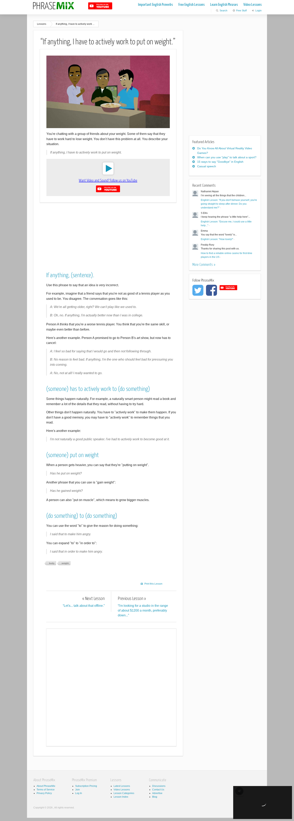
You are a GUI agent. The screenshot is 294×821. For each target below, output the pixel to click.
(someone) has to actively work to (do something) (98, 389)
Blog (154, 796)
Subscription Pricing (86, 786)
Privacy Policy (44, 793)
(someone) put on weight (72, 455)
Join (77, 789)
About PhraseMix (46, 786)
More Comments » (203, 265)
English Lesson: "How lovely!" (217, 239)
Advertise (157, 793)
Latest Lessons (122, 786)
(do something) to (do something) (81, 516)
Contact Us (158, 789)
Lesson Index (121, 796)
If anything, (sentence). (70, 275)
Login (258, 10)
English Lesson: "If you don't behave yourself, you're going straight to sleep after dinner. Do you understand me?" (229, 204)
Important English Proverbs (155, 5)
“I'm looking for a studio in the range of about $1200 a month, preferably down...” (143, 606)
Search (223, 10)
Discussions (158, 786)
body (51, 563)
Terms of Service (46, 789)
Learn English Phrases (224, 5)
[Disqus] (111, 687)
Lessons (41, 24)
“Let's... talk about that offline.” (84, 601)
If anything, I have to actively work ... (75, 24)
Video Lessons (252, 5)
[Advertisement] (108, 234)
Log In (78, 793)
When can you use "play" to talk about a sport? (226, 157)
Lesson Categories (124, 793)
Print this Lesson (153, 583)
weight (65, 563)
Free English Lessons (191, 5)
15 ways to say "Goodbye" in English (220, 161)
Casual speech (206, 166)
